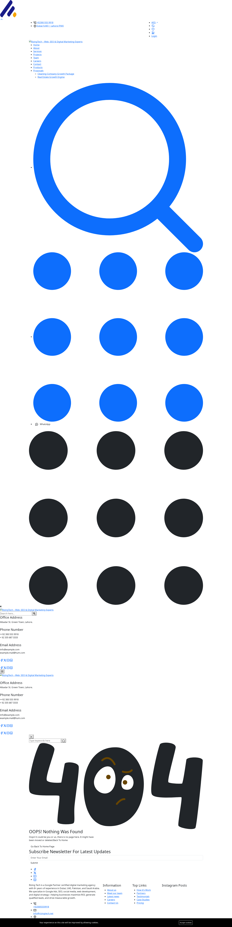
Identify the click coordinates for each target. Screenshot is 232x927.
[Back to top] (1, 19)
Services (37, 51)
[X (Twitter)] (4, 660)
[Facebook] (1, 660)
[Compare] (153, 25)
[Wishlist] (153, 29)
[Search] (118, 167)
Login (154, 36)
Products (38, 67)
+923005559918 (41, 906)
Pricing (140, 902)
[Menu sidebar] (118, 336)
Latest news (113, 896)
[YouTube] (8, 660)
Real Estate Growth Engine (51, 77)
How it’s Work (144, 890)
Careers (37, 60)
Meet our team (114, 893)
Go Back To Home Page (42, 846)
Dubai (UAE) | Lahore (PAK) (50, 25)
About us (111, 890)
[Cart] (153, 32)
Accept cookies (186, 922)
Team (36, 57)
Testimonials (143, 896)
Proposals (38, 70)
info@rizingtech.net (43, 913)
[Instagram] (11, 660)
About (36, 48)
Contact (37, 64)
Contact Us (112, 902)
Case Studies (143, 899)
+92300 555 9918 (45, 22)
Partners (141, 893)
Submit (34, 862)
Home (36, 44)
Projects (37, 54)
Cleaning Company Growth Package (56, 73)
